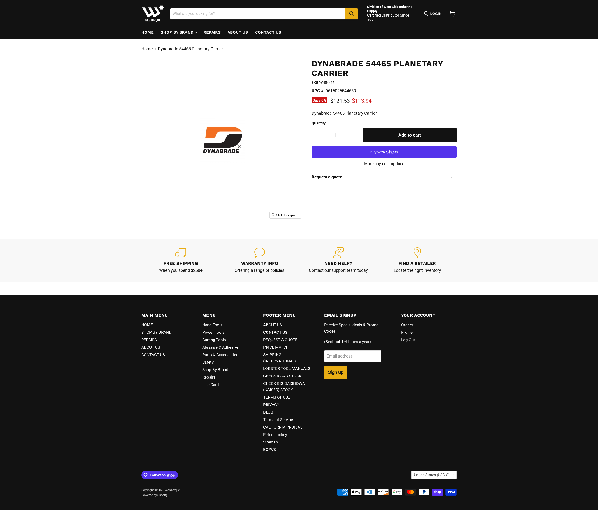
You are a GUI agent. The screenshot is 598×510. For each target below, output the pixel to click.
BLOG (268, 412)
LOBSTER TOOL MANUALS (286, 368)
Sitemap (270, 442)
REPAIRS (212, 32)
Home (147, 48)
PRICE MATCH (276, 347)
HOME (147, 32)
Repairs (209, 377)
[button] (433, 14)
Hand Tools (212, 324)
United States (432, 475)
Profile (407, 332)
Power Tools (213, 332)
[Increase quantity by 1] (351, 135)
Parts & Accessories (220, 354)
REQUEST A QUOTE (280, 339)
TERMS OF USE (276, 397)
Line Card (210, 384)
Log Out (408, 339)
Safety (208, 362)
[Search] (351, 13)
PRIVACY (271, 404)
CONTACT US (268, 32)
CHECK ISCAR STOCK (282, 376)
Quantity (319, 123)
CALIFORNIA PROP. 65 (283, 427)
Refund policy (275, 434)
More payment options (384, 164)
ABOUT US (238, 32)
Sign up (335, 372)
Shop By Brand (215, 369)
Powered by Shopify (154, 495)
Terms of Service (278, 419)
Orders (407, 324)
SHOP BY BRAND (178, 32)
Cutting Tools (214, 339)
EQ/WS (269, 449)
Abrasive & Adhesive (220, 347)
